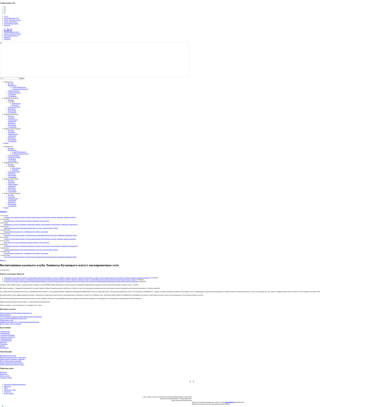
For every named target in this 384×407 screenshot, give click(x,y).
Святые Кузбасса (14, 91)
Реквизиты (11, 109)
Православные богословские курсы (12, 364)
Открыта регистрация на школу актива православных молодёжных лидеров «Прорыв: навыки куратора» (40, 217)
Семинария (12, 94)
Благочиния (12, 111)
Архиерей (11, 118)
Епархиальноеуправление (13, 120)
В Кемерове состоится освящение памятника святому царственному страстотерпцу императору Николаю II (41, 224)
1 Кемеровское (5, 331)
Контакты (3, 372)
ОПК (6, 388)
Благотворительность (11, 23)
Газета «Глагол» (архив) (13, 324)
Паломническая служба (8, 355)
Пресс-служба (5, 376)
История (11, 84)
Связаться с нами (6, 377)
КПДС (2, 324)
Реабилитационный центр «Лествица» (13, 357)
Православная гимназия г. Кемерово (12, 359)
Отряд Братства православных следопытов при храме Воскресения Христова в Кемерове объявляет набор (40, 235)
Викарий (15, 105)
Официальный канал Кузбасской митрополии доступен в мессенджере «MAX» (31, 228)
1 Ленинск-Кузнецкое (7, 335)
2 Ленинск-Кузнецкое (7, 337)
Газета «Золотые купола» (12, 20)
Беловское (3, 342)
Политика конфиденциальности (15, 384)
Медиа (6, 143)
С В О (6, 16)
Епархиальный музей (11, 18)
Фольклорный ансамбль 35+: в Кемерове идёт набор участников (26, 232)
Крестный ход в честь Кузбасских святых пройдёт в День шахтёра (26, 221)
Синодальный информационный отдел (13, 318)
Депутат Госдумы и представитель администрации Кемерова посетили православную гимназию (105, 281)
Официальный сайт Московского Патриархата (16, 313)
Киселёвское (4, 348)
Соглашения (12, 96)
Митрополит (12, 85)
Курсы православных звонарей (10, 361)
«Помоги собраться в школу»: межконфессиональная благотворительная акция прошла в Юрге (103, 279)
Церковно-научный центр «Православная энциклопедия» (19, 322)
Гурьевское (4, 344)
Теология (7, 25)
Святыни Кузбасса (14, 93)
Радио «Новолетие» (11, 22)
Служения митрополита (20, 89)
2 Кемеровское (5, 333)
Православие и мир (6, 320)
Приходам (7, 391)
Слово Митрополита (19, 87)
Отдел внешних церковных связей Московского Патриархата (21, 316)
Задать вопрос (9, 393)
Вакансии (7, 37)
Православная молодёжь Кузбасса (11, 363)
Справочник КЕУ (14, 107)
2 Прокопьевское (6, 340)
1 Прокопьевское (6, 339)
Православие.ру (5, 315)
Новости (3, 260)
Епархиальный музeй (11, 32)
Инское (2, 346)
